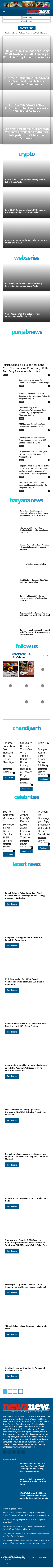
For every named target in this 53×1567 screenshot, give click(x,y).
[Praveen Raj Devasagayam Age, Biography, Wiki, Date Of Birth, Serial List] (44, 805)
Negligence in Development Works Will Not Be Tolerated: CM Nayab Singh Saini (35, 615)
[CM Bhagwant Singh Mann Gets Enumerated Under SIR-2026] (10, 428)
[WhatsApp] (23, 1452)
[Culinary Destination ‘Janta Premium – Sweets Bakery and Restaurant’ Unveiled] (10, 547)
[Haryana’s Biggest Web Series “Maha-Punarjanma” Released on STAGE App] (10, 598)
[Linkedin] (14, 1452)
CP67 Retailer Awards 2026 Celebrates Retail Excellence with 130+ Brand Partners (26, 1024)
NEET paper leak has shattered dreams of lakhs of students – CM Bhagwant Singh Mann (33, 485)
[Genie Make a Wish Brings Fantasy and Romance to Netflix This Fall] (26, 308)
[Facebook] (5, 1452)
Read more (9, 778)
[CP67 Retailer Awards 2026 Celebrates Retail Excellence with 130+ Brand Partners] (26, 103)
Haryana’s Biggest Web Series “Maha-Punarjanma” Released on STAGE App (33, 598)
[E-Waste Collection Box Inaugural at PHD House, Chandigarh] (9, 736)
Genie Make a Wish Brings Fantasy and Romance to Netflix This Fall (22, 315)
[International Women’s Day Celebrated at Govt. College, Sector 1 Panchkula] (10, 530)
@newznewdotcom (21, 654)
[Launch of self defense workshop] (10, 564)
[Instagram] (9, 1452)
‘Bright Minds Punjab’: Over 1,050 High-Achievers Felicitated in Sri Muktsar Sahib (33, 454)
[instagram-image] (10, 669)
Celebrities (6, 844)
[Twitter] (19, 1452)
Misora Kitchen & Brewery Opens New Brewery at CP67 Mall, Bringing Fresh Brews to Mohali (25, 1112)
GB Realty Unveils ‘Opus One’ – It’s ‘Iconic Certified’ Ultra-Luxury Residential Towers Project (26, 759)
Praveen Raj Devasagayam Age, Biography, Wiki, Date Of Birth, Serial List (44, 823)
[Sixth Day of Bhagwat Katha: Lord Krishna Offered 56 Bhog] (44, 736)
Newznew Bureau (23, 781)
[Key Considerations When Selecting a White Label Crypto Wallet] (26, 173)
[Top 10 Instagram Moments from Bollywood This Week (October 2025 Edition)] (9, 805)
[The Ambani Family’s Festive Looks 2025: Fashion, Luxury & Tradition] (26, 805)
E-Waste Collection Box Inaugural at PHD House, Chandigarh (9, 754)
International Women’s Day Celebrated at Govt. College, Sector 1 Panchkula (35, 530)
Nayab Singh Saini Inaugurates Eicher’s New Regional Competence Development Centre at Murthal (34, 513)
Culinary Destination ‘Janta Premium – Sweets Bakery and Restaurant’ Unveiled (34, 547)
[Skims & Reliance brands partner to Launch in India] (26, 1312)
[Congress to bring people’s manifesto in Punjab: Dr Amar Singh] (10, 384)
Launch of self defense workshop (33, 564)
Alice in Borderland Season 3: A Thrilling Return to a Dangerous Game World (23, 284)
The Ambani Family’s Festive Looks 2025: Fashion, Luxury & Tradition (25, 824)
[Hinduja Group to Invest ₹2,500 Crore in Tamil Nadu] (26, 1184)
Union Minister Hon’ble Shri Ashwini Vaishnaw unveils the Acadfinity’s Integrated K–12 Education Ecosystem (26, 1068)
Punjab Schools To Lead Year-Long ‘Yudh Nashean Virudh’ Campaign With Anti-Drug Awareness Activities (25, 368)
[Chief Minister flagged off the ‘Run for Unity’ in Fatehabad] (10, 581)
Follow (45, 655)
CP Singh (6, 771)
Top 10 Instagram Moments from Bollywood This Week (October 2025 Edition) (9, 826)
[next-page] (20, 1391)
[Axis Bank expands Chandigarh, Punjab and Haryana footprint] (26, 1354)
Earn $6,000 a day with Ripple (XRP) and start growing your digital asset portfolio (26, 211)
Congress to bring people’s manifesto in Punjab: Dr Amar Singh (23, 938)
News (5, 375)
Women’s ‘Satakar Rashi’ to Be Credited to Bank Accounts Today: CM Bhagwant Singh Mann (34, 396)
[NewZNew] (38, 12)
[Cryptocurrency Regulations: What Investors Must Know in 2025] (26, 234)
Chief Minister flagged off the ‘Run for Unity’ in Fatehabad (34, 581)
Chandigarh (7, 769)
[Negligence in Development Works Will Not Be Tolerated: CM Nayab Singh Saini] (10, 615)
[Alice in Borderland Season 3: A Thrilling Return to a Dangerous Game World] (26, 277)
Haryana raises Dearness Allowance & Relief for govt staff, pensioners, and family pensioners (35, 632)
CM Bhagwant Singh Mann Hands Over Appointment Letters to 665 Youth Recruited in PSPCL (33, 440)
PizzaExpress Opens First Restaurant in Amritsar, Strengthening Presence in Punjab (25, 1285)
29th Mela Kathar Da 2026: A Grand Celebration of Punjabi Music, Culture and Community (24, 981)
